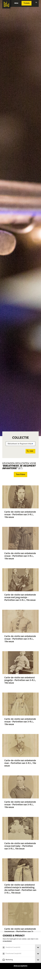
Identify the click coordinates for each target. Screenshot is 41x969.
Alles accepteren (20, 966)
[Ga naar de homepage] (6, 4)
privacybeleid (7, 941)
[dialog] (20, 950)
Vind (31, 451)
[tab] (38, 947)
